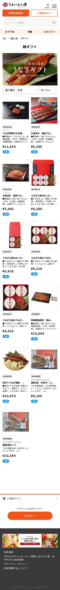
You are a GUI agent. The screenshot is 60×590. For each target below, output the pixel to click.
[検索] (54, 22)
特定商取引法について (16, 568)
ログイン (30, 516)
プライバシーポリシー (16, 563)
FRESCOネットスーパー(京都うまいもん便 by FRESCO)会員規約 (30, 558)
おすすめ (10, 31)
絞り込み (45, 90)
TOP (4, 38)
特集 (30, 31)
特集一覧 (14, 38)
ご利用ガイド (44, 13)
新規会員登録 (16, 13)
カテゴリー (50, 31)
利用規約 (8, 552)
